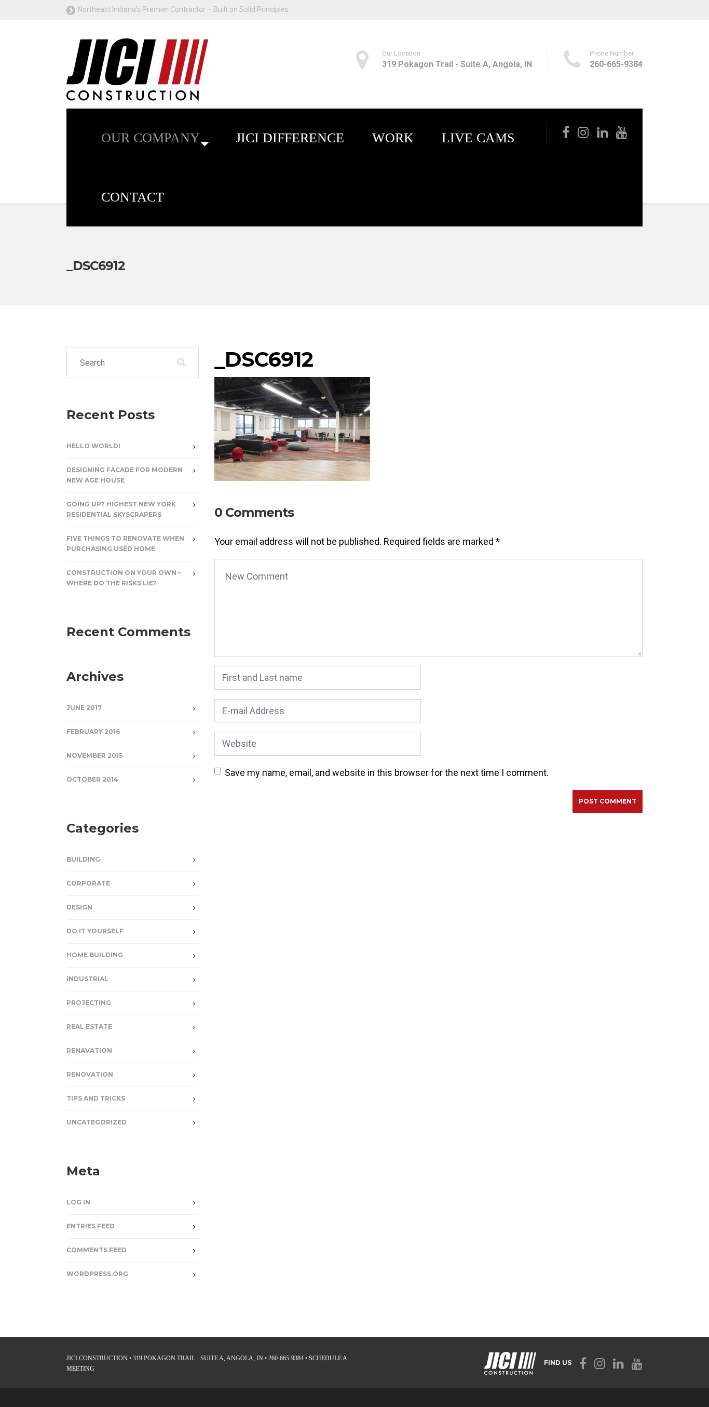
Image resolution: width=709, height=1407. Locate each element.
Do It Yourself (95, 931)
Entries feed (90, 1226)
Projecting (88, 1003)
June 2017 (84, 708)
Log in (78, 1202)
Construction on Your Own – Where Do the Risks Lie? (123, 578)
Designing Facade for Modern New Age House (124, 475)
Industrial (87, 979)
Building (83, 859)
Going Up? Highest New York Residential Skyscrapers (121, 509)
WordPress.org (97, 1274)
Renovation (89, 1074)
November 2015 (94, 755)
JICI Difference (290, 137)
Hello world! (93, 446)
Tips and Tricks (95, 1098)
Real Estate (89, 1026)
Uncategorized (96, 1122)
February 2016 (93, 731)
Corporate (88, 883)
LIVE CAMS (478, 137)
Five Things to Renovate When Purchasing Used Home (125, 543)
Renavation (89, 1050)
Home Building (94, 955)
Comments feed (96, 1250)
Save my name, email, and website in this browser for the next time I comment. (387, 772)
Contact (132, 197)
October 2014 (92, 779)
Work (393, 137)
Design (79, 907)
